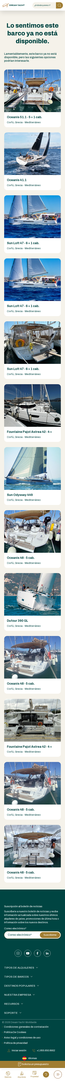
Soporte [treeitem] (11, 1012)
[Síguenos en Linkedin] (47, 953)
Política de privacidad (16, 1043)
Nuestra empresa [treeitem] (17, 994)
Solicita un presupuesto (35, 1064)
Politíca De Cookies (15, 1032)
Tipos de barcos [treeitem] (16, 976)
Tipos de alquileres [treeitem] (19, 967)
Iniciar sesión (19, 1050)
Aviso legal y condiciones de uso (22, 1037)
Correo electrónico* (15, 928)
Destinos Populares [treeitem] (19, 985)
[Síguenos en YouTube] (27, 953)
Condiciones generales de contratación (26, 1027)
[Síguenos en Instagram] (18, 953)
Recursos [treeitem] (11, 1003)
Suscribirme (50, 935)
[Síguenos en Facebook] (37, 953)
